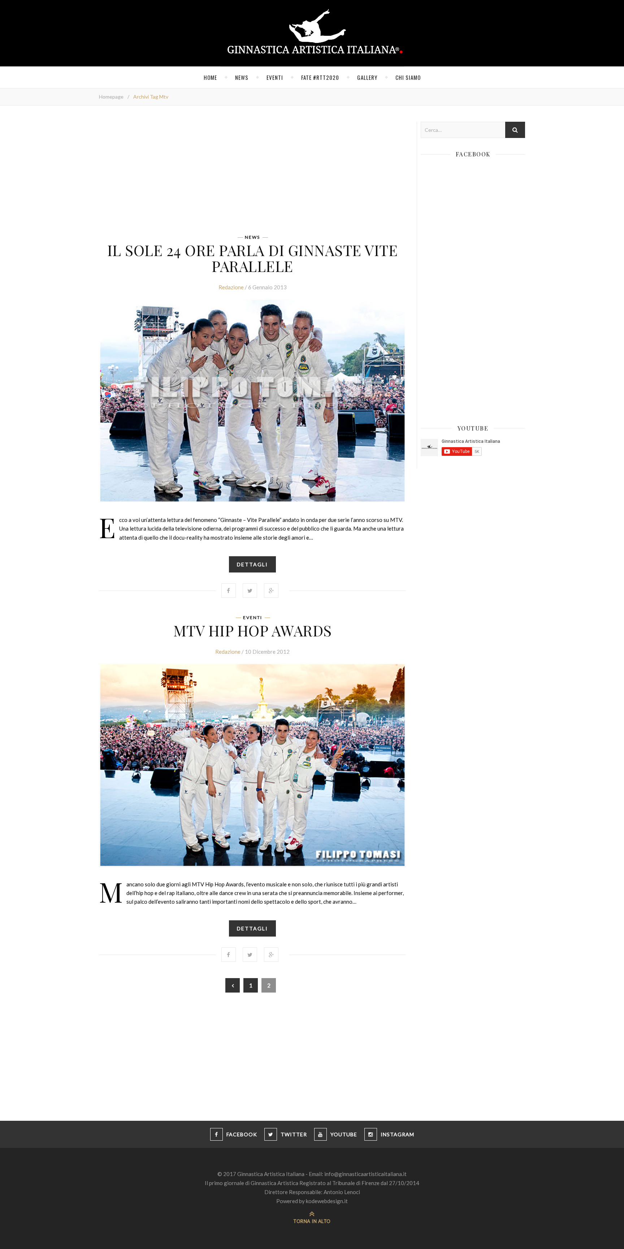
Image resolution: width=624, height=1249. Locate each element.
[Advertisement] (252, 172)
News (241, 77)
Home (210, 77)
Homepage (111, 97)
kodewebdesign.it (327, 1201)
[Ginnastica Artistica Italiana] (312, 33)
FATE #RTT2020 (320, 77)
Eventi (274, 77)
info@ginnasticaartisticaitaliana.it (365, 1174)
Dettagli (252, 564)
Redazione (231, 287)
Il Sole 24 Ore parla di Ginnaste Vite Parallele (252, 258)
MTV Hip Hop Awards (252, 630)
